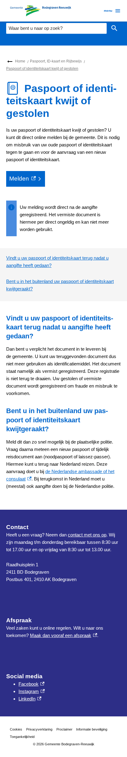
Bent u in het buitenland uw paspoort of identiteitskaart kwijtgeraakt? (60, 285)
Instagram (31, 691)
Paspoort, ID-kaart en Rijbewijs (56, 61)
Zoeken (114, 28)
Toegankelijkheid (22, 737)
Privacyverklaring (39, 729)
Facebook (31, 684)
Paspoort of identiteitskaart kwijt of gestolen (42, 68)
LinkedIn (29, 698)
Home (20, 61)
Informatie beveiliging (91, 729)
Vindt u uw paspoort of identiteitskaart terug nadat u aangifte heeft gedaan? (57, 261)
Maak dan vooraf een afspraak (63, 635)
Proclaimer (64, 729)
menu (108, 10)
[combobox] (56, 28)
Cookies (16, 729)
